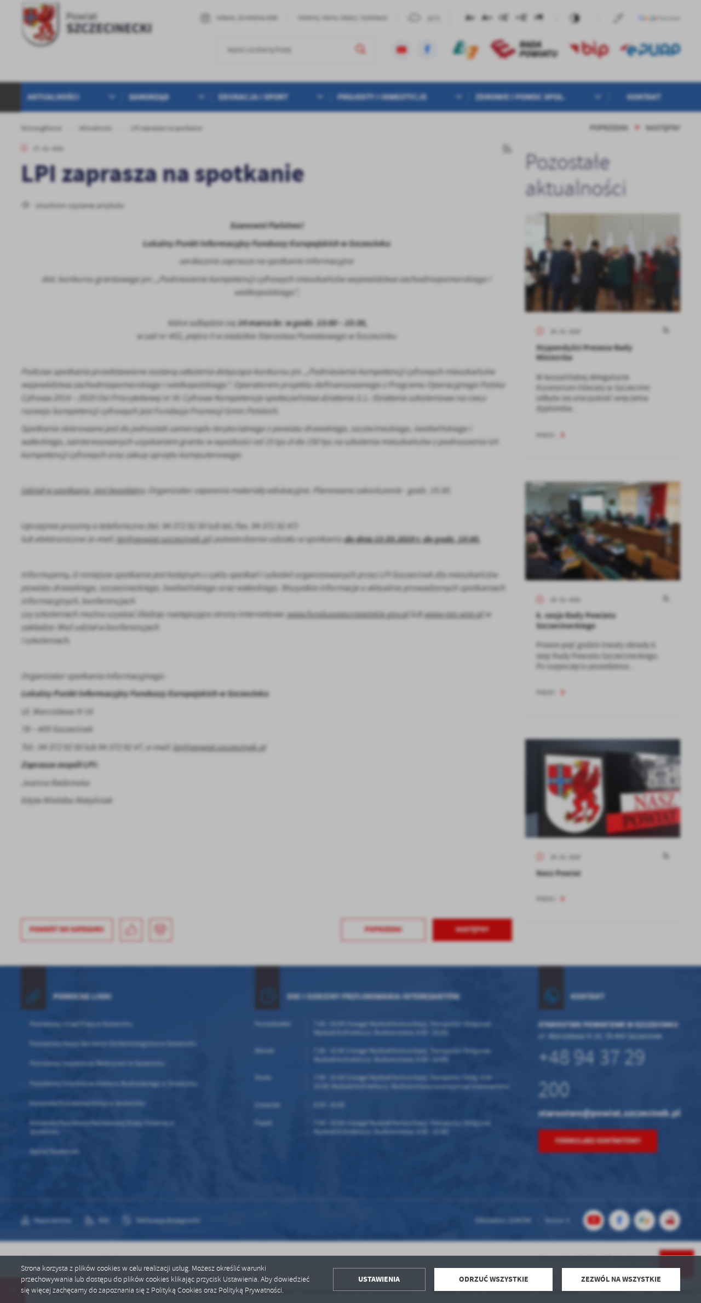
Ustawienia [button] (379, 1279)
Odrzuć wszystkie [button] (493, 1279)
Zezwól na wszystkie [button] (621, 1279)
